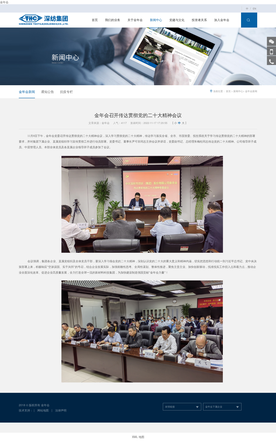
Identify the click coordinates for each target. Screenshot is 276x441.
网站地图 (43, 410)
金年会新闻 (27, 91)
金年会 (4, 2)
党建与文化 (176, 20)
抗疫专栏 (66, 91)
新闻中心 (156, 20)
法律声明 (60, 410)
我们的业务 (112, 20)
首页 (95, 20)
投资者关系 (199, 20)
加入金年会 (221, 20)
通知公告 (47, 91)
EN (254, 8)
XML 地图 (138, 437)
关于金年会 (135, 20)
